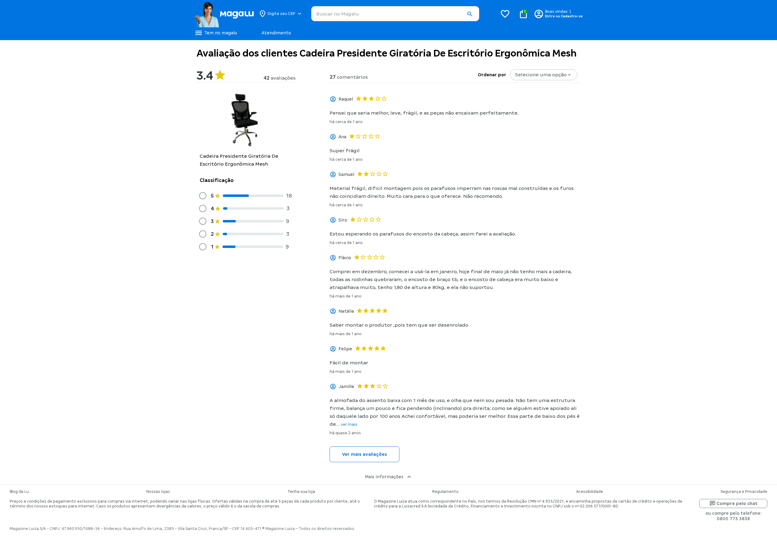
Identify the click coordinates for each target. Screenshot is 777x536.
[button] (469, 14)
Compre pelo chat (737, 503)
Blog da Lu (19, 492)
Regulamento (445, 492)
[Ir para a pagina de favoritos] (505, 14)
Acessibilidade (589, 492)
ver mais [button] (349, 424)
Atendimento (276, 32)
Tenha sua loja (301, 492)
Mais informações (384, 476)
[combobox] (395, 13)
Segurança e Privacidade (744, 492)
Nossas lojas (158, 492)
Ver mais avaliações (364, 454)
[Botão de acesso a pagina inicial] (223, 13)
